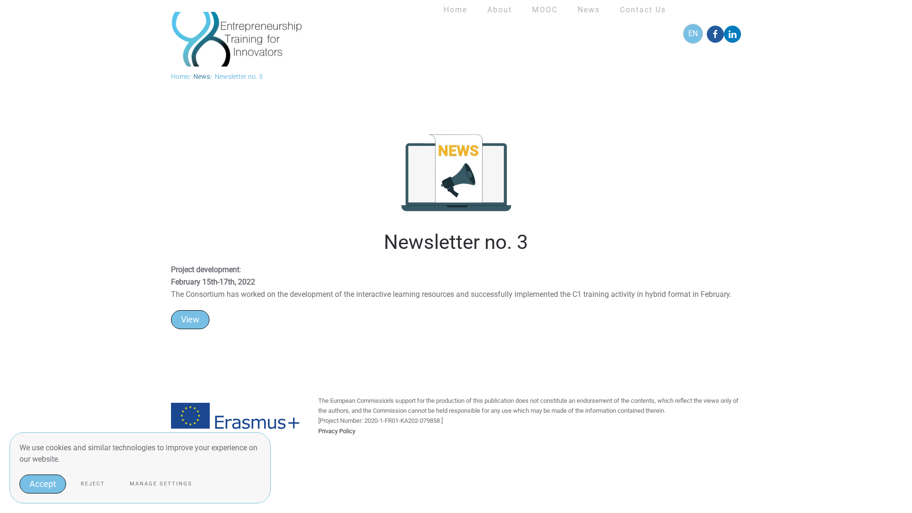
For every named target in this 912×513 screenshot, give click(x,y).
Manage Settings (161, 484)
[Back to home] (238, 33)
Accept (42, 484)
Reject (93, 484)
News (589, 9)
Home (455, 9)
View (190, 319)
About (499, 9)
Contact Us (643, 9)
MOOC (545, 9)
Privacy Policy (336, 431)
